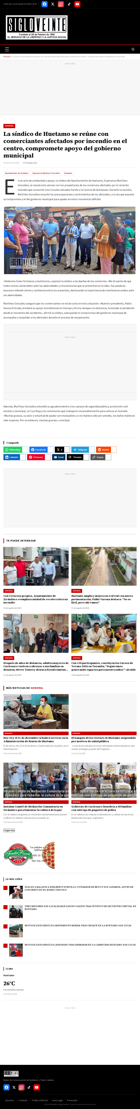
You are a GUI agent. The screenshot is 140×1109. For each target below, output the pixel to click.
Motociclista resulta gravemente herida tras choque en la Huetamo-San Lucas (78, 925)
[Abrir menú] (7, 49)
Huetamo (68, 173)
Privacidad (72, 1100)
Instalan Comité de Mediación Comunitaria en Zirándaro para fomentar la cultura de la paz (33, 808)
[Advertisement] (70, 89)
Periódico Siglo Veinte (59, 1104)
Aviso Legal (57, 1100)
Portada (6, 56)
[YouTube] (77, 4)
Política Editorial (40, 1100)
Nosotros (9, 1100)
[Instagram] (61, 4)
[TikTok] (69, 4)
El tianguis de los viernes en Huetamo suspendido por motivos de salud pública (103, 739)
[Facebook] (44, 4)
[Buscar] (133, 49)
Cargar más (9, 830)
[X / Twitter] (53, 4)
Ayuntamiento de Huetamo (17, 173)
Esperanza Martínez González (46, 173)
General (9, 126)
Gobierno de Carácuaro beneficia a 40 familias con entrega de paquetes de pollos (101, 808)
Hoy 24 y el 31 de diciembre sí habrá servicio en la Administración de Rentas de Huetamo (35, 739)
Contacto (23, 1100)
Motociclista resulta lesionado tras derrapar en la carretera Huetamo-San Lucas (80, 944)
